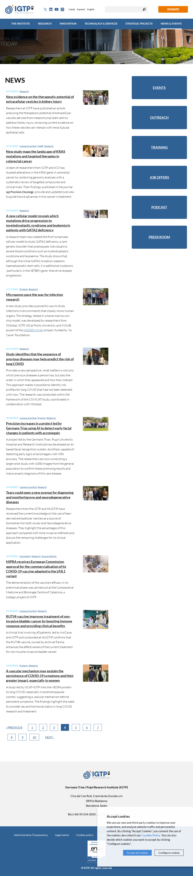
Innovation (68, 23)
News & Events (171, 23)
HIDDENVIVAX (34, 330)
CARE (40, 146)
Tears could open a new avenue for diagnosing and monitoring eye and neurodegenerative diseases (40, 497)
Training (159, 147)
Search (144, 9)
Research (45, 23)
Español (81, 9)
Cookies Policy (151, 835)
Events (159, 88)
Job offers (159, 177)
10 (34, 737)
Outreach (159, 117)
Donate (173, 9)
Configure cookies (169, 852)
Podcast (159, 207)
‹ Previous (14, 727)
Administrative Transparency (31, 835)
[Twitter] (45, 9)
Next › (49, 737)
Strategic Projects (139, 23)
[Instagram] (62, 9)
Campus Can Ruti (28, 146)
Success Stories (49, 556)
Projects (24, 289)
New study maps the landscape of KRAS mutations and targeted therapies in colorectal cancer (35, 156)
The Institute (20, 23)
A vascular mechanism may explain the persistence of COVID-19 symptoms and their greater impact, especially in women (40, 675)
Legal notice (62, 835)
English (90, 9)
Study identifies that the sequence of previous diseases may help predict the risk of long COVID (40, 359)
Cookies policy (84, 835)
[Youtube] (56, 9)
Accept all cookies (137, 852)
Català (72, 9)
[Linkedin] (50, 9)
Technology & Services (101, 23)
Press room (159, 237)
